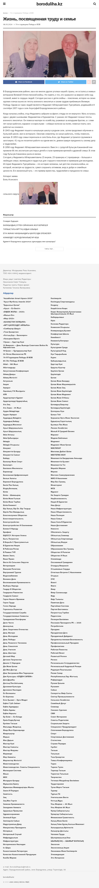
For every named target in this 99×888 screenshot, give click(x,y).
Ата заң (6, 404)
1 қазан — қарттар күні (13, 342)
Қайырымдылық (58, 361)
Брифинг (7, 532)
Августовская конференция (16, 371)
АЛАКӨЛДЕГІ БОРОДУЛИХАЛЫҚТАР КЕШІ (21, 237)
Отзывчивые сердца (60, 569)
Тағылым (55, 754)
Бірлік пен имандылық (13, 512)
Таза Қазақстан (57, 757)
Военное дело (9, 579)
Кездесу (54, 305)
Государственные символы (16, 616)
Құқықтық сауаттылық (61, 421)
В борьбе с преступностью (15, 542)
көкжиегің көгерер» (60, 341)
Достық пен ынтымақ (13, 683)
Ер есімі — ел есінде (12, 717)
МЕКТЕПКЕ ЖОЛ (58, 455)
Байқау (6, 458)
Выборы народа (10, 586)
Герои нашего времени (13, 599)
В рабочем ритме (11, 549)
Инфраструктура (10, 841)
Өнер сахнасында (59, 592)
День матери (9, 633)
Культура (55, 344)
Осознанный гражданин (61, 562)
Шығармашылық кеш (60, 838)
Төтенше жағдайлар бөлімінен (65, 781)
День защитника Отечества (15, 629)
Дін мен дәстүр (10, 670)
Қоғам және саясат (59, 401)
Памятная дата (57, 603)
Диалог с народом (11, 663)
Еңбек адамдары (11, 707)
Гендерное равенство (13, 592)
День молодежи (10, 636)
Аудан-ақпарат (10, 415)
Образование (57, 545)
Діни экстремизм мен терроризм (18, 673)
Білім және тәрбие (11, 502)
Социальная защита (60, 723)
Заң (4, 797)
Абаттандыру (9, 368)
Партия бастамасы (59, 609)
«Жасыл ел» (8, 315)
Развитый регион (59, 656)
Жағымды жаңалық (12, 727)
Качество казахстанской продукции (19, 854)
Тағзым (54, 750)
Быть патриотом (11, 539)
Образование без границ (62, 549)
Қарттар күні (56, 364)
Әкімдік (6, 441)
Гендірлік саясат (10, 596)
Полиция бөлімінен (59, 619)
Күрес (53, 357)
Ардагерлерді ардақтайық (15, 401)
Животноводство (11, 764)
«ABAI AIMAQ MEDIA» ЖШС (19, 882)
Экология (55, 844)
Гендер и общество (12, 589)
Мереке (54, 472)
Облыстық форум (59, 542)
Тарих (53, 764)
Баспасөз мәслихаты (13, 468)
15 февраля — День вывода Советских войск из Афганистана (25, 346)
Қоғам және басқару (60, 381)
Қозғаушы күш (57, 411)
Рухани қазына (57, 683)
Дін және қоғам (10, 666)
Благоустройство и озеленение (17, 525)
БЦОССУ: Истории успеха (14, 535)
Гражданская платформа (14, 619)
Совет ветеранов (59, 717)
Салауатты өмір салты (61, 693)
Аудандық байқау (11, 421)
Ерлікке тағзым (10, 723)
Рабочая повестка (59, 650)
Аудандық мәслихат (12, 425)
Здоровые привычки (13, 811)
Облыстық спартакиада (62, 539)
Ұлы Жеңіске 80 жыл (60, 807)
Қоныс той (56, 415)
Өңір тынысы (57, 599)
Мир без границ (58, 482)
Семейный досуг (58, 703)
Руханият (55, 687)
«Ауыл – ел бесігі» (11, 308)
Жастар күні (8, 744)
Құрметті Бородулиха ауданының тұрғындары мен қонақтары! (29, 241)
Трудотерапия (57, 784)
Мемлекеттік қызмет (60, 462)
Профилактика (57, 646)
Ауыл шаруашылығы (13, 428)
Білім (5, 492)
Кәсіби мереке (9, 858)
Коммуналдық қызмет (61, 331)
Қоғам (53, 378)
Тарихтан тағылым (59, 774)
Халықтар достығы (59, 831)
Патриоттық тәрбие (60, 613)
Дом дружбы (9, 680)
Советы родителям (59, 720)
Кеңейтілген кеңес (59, 308)
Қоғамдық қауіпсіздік (60, 408)
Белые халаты (9, 478)
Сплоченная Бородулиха (62, 730)
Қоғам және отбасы (60, 398)
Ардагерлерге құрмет (13, 398)
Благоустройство (11, 522)
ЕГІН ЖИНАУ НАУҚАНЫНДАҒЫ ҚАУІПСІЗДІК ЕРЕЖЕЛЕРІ (27, 233)
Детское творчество (12, 660)
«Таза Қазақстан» (11, 332)
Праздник (55, 629)
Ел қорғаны (8, 697)
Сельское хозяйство (60, 700)
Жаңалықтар (9, 734)
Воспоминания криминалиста (16, 582)
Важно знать (9, 556)
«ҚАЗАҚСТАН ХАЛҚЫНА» (14, 322)
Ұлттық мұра (57, 801)
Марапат (55, 435)
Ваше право (8, 559)
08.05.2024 (7, 24)
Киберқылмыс (57, 317)
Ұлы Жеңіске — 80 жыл (61, 804)
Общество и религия (60, 552)
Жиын (6, 774)
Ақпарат (6, 388)
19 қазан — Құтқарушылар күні (17, 351)
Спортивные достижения (62, 737)
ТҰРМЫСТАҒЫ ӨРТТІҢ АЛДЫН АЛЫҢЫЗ (20, 229)
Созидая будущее (10, 221)
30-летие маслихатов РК (14, 354)
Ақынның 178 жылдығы (14, 391)
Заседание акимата (12, 807)
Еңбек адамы (9, 710)
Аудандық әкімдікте (12, 418)
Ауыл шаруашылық (12, 431)
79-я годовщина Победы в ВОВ (22, 13)
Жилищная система (12, 770)
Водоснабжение (10, 576)
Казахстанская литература (15, 851)
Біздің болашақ (10, 488)
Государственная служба (14, 613)
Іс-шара (7, 848)
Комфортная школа (60, 334)
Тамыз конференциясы (61, 760)
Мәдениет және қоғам (61, 445)
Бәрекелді (7, 472)
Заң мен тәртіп (10, 801)
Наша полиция (57, 515)
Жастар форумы (10, 750)
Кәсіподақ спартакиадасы (63, 302)
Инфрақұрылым (10, 838)
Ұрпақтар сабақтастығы (62, 814)
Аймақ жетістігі (10, 378)
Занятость (8, 794)
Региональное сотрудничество (65, 663)
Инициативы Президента (14, 828)
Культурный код (58, 351)
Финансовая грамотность (62, 817)
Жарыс (6, 737)
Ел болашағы (9, 693)
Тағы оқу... (49, 249)
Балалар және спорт (12, 462)
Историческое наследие (14, 844)
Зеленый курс (9, 817)
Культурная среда (59, 347)
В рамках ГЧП (9, 552)
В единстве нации (11, 545)
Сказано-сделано (59, 710)
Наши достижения (59, 525)
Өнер (53, 589)
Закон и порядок (11, 791)
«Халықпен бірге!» (11, 339)
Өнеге (53, 586)
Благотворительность (13, 519)
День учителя (9, 650)
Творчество (56, 777)
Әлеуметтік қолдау (11, 451)
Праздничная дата (59, 633)
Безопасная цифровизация (15, 475)
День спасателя (10, 646)
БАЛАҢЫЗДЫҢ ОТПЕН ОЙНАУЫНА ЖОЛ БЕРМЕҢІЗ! (25, 225)
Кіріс (53, 321)
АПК (5, 394)
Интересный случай (12, 834)
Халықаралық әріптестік (62, 828)
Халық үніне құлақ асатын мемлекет (67, 824)
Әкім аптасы (8, 435)
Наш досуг (55, 505)
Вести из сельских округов (16, 562)
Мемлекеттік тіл (58, 465)
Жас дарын (8, 740)
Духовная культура (12, 687)
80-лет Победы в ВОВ (13, 361)
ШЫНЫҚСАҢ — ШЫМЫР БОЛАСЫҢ (67, 841)
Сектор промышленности (62, 697)
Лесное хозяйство (59, 428)
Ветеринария (9, 566)
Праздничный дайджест (62, 636)
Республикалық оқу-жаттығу (64, 676)
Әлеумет (7, 448)
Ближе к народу (10, 529)
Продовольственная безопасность (67, 639)
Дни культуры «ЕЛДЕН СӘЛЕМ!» (17, 676)
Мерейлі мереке (58, 468)
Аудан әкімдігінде (11, 411)
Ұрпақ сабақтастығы (60, 811)
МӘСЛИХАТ (56, 448)
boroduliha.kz (49, 4)
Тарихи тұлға (57, 767)
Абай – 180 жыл (10, 364)
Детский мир (9, 656)
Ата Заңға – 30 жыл (12, 408)
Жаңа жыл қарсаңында (13, 730)
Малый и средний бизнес (63, 431)
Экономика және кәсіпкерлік (64, 851)
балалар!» (8, 465)
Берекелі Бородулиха (13, 482)
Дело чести (8, 623)
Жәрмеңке (7, 754)
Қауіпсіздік (56, 374)
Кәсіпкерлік (56, 298)
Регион (54, 660)
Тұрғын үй (55, 794)
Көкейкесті (56, 337)
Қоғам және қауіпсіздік (61, 391)
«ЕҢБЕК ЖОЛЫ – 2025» (14, 312)
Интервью (7, 831)
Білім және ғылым (11, 498)
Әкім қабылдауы (10, 438)
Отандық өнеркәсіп (59, 566)
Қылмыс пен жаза (59, 425)
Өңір (53, 596)
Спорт (53, 734)
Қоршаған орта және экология (65, 418)
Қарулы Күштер (58, 368)
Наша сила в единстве (61, 522)
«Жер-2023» (8, 318)
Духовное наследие (12, 690)
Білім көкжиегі (9, 505)
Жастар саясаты (10, 747)
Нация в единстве (59, 502)
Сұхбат (54, 747)
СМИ (53, 713)
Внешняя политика (11, 569)
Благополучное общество (15, 515)
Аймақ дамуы (9, 374)
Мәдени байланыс (59, 438)
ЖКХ (5, 777)
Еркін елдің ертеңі (11, 720)
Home (5, 13)
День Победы (9, 639)
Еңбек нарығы (9, 713)
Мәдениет (55, 441)
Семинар (55, 707)
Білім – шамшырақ (11, 495)
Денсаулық (8, 626)
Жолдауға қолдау (11, 781)
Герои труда (8, 603)
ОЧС (53, 579)
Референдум (56, 680)
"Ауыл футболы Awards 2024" (17, 302)
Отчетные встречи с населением (66, 572)
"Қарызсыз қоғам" (11, 305)
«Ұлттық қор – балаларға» (15, 335)
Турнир (54, 791)
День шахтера (9, 653)
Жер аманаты (9, 757)
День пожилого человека (15, 643)
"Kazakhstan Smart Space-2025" (18, 298)
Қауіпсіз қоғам (57, 371)
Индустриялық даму (12, 824)
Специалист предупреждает (64, 727)
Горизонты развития (12, 609)
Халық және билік (59, 821)
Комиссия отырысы (60, 327)
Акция (6, 384)
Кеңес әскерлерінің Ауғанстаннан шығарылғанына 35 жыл (66, 313)
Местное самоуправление (63, 475)
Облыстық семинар (60, 535)
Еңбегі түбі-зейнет (11, 703)
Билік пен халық (10, 485)
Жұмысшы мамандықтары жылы (18, 787)
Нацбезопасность (59, 498)
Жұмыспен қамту (11, 784)
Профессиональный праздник (65, 643)
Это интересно (57, 858)
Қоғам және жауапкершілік (63, 384)
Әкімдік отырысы (11, 445)
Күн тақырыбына (59, 354)
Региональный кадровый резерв (66, 666)
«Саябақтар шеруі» (12, 329)
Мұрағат (54, 492)
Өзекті (53, 582)
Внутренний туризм (12, 572)
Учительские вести (59, 797)
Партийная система (60, 606)
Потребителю (57, 626)
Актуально (8, 381)
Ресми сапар (57, 673)
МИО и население (59, 478)
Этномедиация (57, 854)
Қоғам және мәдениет (61, 394)
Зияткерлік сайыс (11, 821)
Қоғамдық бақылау (59, 404)
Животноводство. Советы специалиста (21, 767)
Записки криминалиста (13, 804)
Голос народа (9, 606)
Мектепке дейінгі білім (61, 451)
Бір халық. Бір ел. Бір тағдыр (17, 509)
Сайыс (54, 690)
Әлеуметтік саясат (11, 455)
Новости (55, 529)
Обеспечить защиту (60, 532)
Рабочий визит (58, 653)
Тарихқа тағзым (58, 770)
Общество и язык (59, 556)
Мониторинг (56, 485)
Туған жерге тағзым (60, 787)
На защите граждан (60, 495)
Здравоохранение (11, 814)
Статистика (56, 740)
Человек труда (57, 834)
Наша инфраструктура (61, 509)
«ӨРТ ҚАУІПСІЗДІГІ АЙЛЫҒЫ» (16, 325)
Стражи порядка (58, 744)
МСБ (53, 488)
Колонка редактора (59, 324)
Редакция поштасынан (61, 670)
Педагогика (56, 616)
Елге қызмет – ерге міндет (15, 700)
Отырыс (54, 576)
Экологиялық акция (60, 848)
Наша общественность (61, 512)
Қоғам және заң (58, 388)
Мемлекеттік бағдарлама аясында (66, 458)
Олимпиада (56, 559)
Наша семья (56, 519)
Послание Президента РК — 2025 (66, 623)
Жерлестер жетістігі (12, 760)
